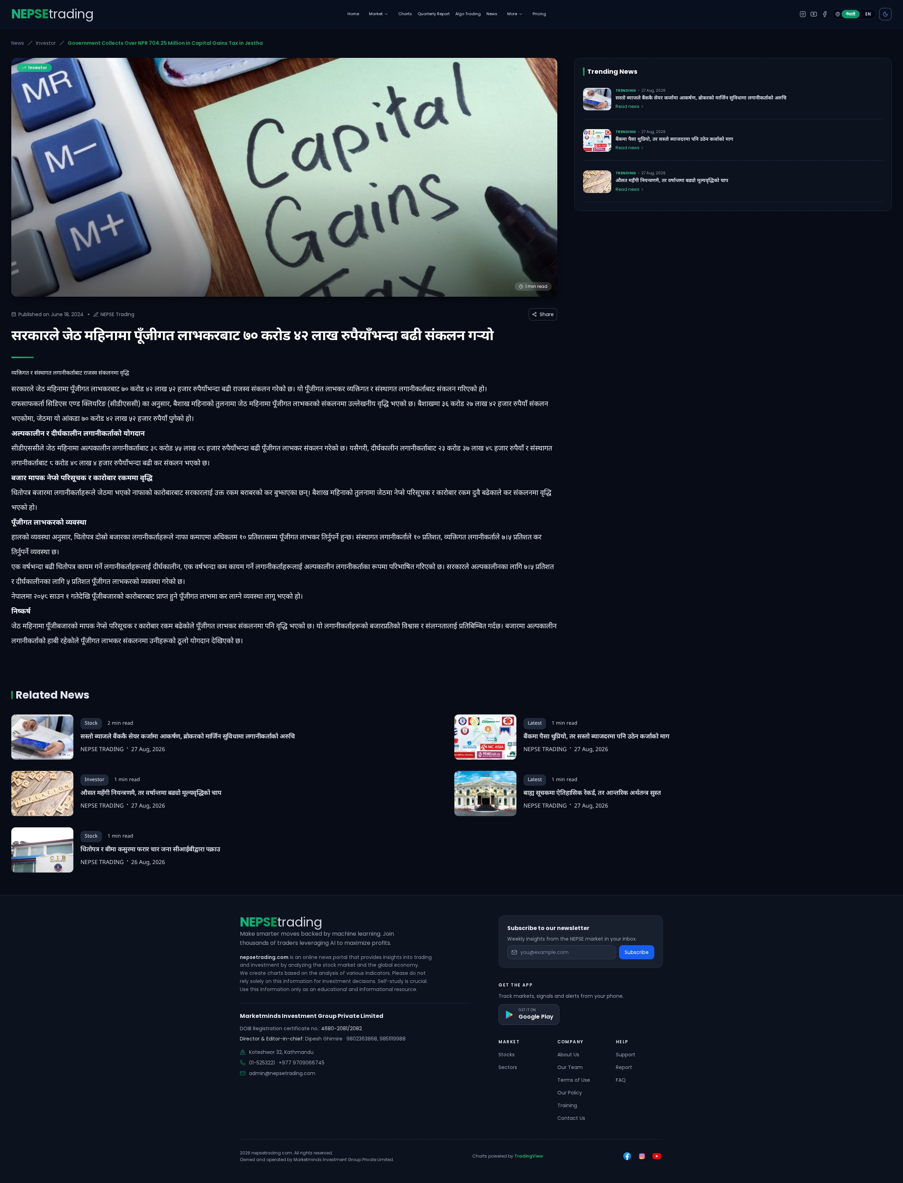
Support (625, 1054)
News (17, 43)
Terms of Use (573, 1080)
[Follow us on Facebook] (627, 1156)
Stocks (506, 1054)
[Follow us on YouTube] (656, 1156)
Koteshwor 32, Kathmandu (281, 1052)
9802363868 (361, 1038)
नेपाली (850, 14)
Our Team (570, 1067)
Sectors (507, 1067)
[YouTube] (813, 14)
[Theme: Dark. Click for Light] (885, 14)
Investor (46, 43)
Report (624, 1067)
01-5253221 (262, 1062)
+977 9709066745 (302, 1062)
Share (547, 314)
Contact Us (571, 1118)
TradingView (528, 1156)
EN (868, 14)
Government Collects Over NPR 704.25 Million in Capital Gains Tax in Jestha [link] (165, 43)
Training (567, 1105)
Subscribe (637, 952)
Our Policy (569, 1092)
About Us (568, 1054)
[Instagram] (803, 14)
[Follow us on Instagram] (642, 1156)
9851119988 (393, 1038)
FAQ (621, 1080)
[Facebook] (825, 14)
